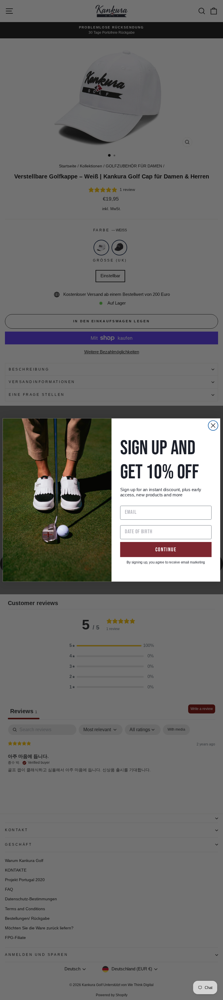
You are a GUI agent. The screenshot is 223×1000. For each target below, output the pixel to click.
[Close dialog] (213, 425)
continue (166, 549)
